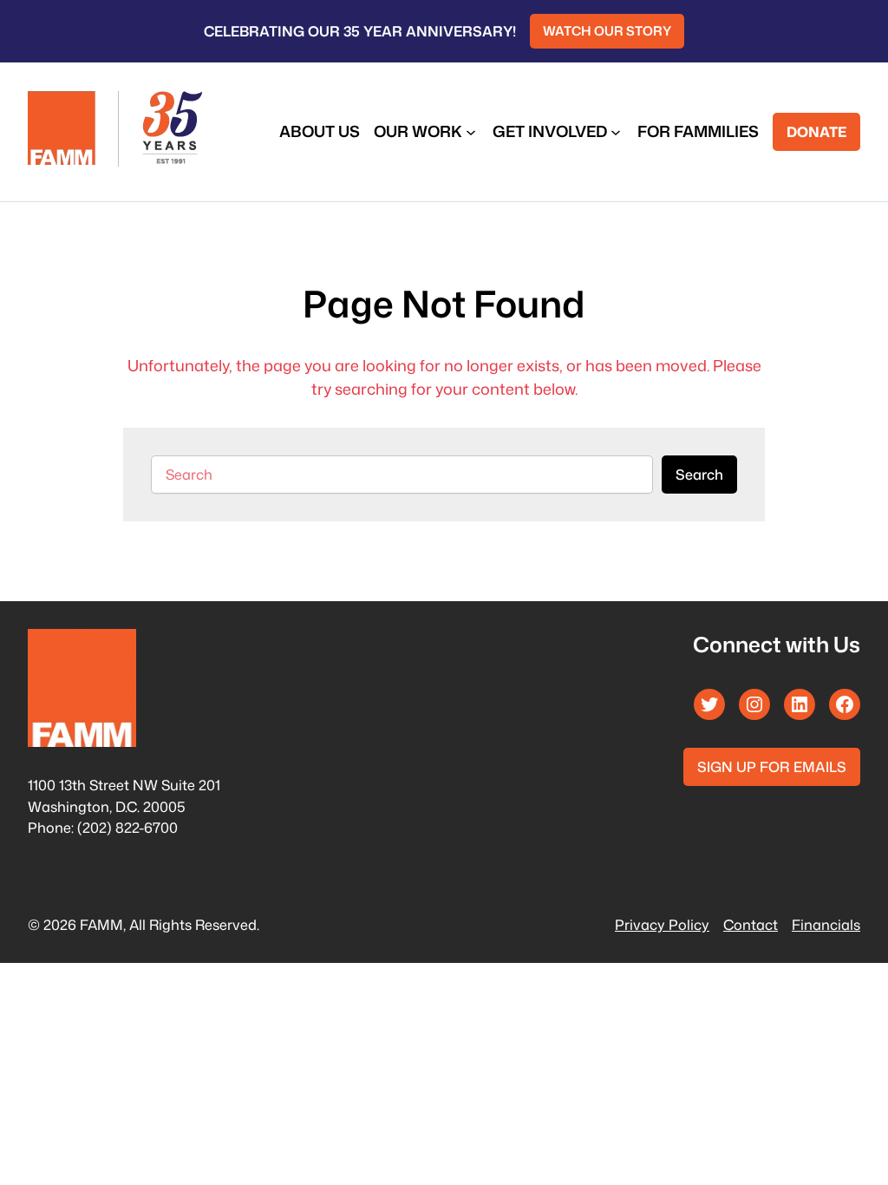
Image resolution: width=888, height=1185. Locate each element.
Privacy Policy (662, 924)
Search (699, 474)
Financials (826, 924)
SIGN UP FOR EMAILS (771, 766)
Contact (750, 924)
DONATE (816, 131)
